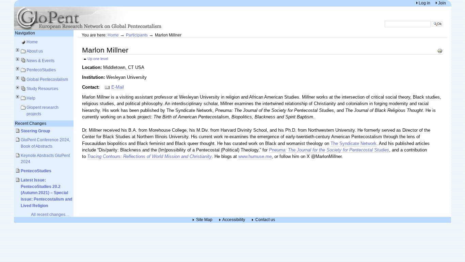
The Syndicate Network (353, 143)
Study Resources (42, 88)
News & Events (40, 60)
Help (31, 98)
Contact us (265, 220)
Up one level (97, 59)
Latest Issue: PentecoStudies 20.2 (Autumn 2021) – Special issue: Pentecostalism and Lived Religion (46, 193)
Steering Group (35, 131)
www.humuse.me (255, 156)
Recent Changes (30, 123)
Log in (425, 3)
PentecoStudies (41, 70)
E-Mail (117, 87)
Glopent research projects (43, 110)
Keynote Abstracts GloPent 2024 (45, 158)
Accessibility (233, 220)
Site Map (204, 220)
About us (35, 51)
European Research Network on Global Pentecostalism (89, 18)
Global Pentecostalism (47, 79)
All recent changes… (50, 214)
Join (442, 3)
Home (32, 42)
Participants (137, 35)
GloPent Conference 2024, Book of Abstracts (45, 142)
